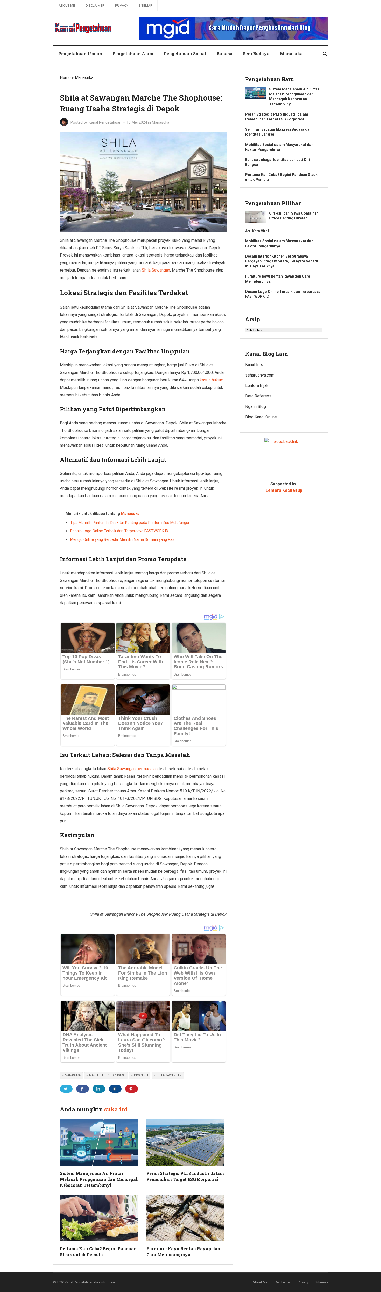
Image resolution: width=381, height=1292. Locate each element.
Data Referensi (258, 396)
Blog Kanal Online (261, 417)
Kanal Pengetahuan (105, 122)
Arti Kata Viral (257, 231)
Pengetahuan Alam (132, 53)
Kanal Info (254, 364)
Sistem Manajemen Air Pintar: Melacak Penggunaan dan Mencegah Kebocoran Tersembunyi (99, 1179)
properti (141, 1075)
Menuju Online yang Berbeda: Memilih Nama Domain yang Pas (122, 539)
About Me (67, 6)
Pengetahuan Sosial (185, 53)
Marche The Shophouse (107, 1075)
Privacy (121, 6)
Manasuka (291, 53)
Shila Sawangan (156, 270)
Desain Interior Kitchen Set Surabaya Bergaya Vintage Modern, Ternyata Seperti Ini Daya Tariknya (281, 261)
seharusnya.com (259, 375)
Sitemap (145, 6)
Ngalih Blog (255, 406)
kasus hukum (211, 380)
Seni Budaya (256, 53)
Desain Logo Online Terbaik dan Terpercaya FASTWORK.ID (119, 531)
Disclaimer (95, 6)
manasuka (73, 1075)
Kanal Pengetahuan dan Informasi (90, 1282)
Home (65, 77)
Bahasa (224, 53)
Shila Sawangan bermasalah (132, 768)
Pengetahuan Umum (80, 53)
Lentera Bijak (257, 385)
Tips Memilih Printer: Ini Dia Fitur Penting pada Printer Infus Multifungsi (129, 522)
